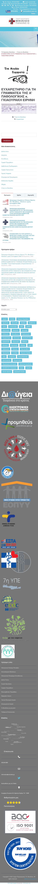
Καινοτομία (17, 338)
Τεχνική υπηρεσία (26, 353)
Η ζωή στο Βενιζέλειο (22, 52)
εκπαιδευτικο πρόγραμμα (9, 368)
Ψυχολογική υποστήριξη (9, 364)
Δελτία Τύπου (5, 680)
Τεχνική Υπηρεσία (6, 173)
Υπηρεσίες (12, 356)
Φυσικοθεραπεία (22, 356)
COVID (12, 319)
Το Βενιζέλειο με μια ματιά (8, 708)
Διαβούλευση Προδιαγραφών (9, 166)
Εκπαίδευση (4, 158)
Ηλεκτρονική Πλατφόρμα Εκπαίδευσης (12, 676)
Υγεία (4, 356)
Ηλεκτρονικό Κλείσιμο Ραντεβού (10, 668)
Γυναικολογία (13, 326)
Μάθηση (24, 341)
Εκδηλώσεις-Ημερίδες (7, 180)
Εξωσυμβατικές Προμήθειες (9, 692)
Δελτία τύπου (5, 151)
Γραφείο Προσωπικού (7, 169)
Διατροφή (24, 330)
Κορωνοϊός (16, 341)
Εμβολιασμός (26, 334)
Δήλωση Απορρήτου (30, 879)
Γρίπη (4, 326)
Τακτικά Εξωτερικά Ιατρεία (8, 700)
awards (5, 319)
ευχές (21, 368)
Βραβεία (23, 323)
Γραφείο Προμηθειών (7, 162)
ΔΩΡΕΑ (28, 326)
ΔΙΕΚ (21, 326)
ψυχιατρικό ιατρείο (19, 371)
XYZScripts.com (26, 883)
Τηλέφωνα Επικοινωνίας (8, 712)
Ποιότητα (14, 349)
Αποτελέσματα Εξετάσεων (8, 672)
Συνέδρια (14, 353)
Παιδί (30, 345)
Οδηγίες (3, 184)
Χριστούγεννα (6, 360)
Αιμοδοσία (5, 323)
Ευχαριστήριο (20, 119)
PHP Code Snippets (12, 883)
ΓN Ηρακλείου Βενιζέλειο (8, 52)
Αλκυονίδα (14, 323)
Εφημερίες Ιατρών (6, 696)
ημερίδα (29, 368)
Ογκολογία (14, 345)
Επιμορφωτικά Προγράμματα (9, 177)
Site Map (15, 9)
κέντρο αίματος (7, 371)
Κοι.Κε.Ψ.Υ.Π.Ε (27, 338)
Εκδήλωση (5, 334)
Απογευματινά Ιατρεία (7, 704)
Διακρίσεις (4, 155)
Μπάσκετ (5, 345)
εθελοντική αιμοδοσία (25, 364)
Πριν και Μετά (25, 349)
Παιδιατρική (6, 349)
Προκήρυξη (6, 353)
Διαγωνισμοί (6, 330)
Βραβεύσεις (32, 323)
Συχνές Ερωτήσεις (6, 684)
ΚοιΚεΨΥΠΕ (6, 341)
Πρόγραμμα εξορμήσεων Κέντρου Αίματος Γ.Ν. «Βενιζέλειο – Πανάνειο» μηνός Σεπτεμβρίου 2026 (22, 201)
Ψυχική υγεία (17, 360)
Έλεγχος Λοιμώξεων (23, 319)
